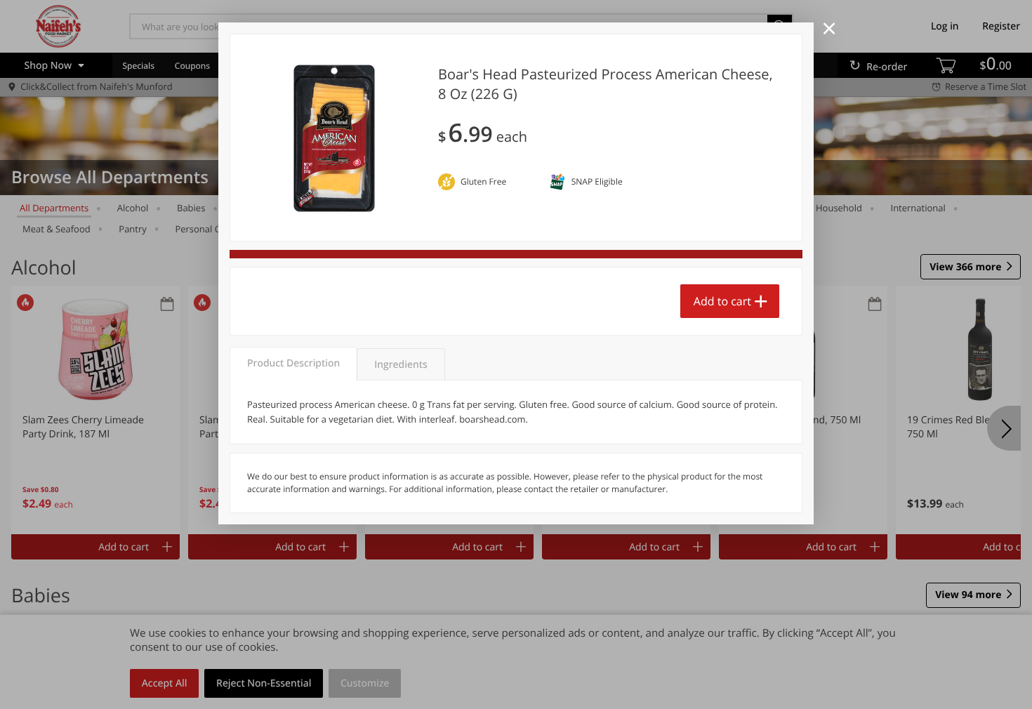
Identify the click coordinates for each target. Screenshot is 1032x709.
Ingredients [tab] (400, 364)
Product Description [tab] (293, 363)
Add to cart (722, 301)
